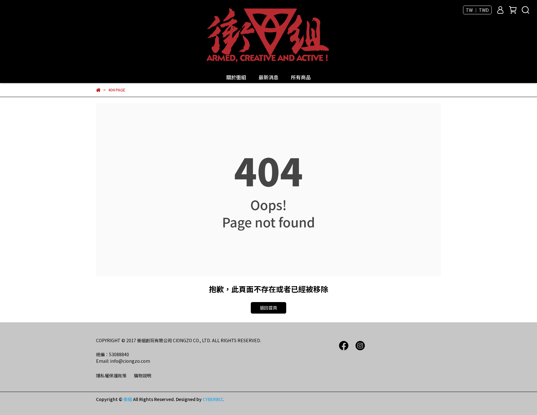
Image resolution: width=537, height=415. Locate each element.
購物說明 (142, 375)
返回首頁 (268, 308)
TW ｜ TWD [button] (477, 10)
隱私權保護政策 (111, 375)
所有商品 (301, 77)
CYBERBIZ (213, 399)
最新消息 (268, 77)
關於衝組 (236, 77)
